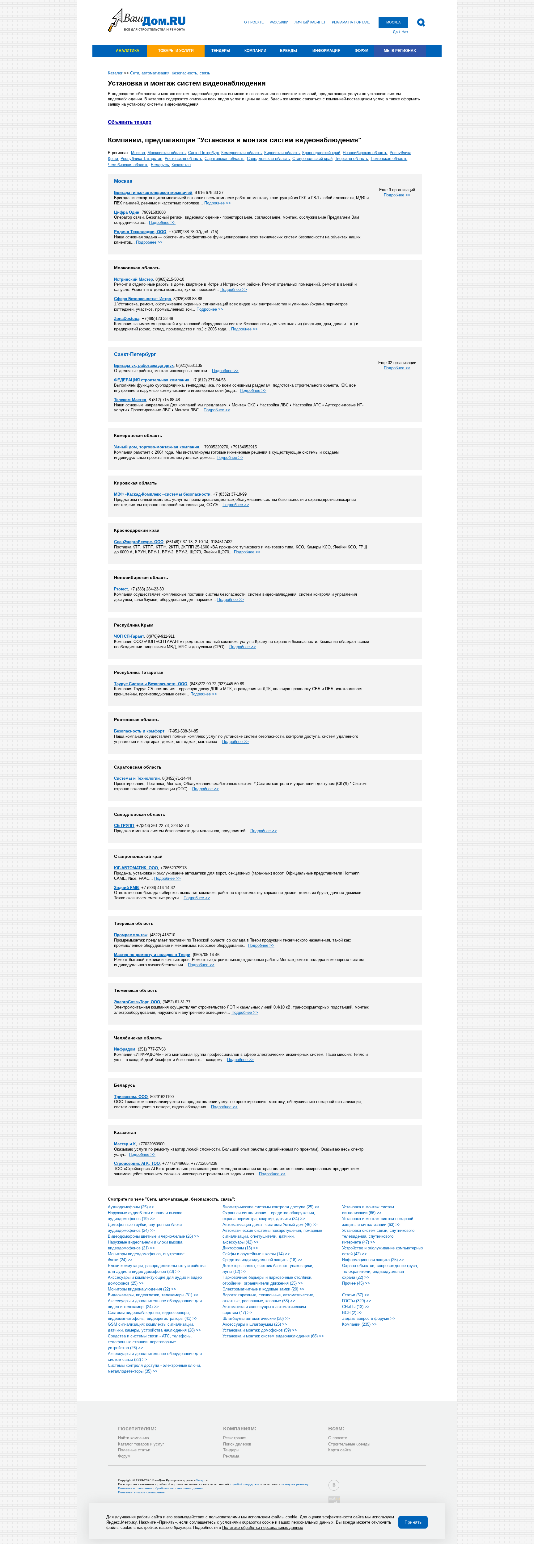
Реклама (231, 1456)
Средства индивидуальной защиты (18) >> (262, 1259)
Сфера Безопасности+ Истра (142, 298)
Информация (326, 50)
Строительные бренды (349, 1444)
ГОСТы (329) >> (356, 1301)
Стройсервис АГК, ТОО (137, 1163)
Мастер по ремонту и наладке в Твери (152, 954)
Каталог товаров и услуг (141, 1444)
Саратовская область (224, 158)
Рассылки (279, 22)
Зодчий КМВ (126, 887)
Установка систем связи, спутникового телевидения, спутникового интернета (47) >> (378, 1236)
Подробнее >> (397, 195)
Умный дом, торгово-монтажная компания (156, 447)
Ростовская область (183, 158)
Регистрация (234, 1438)
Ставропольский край (312, 158)
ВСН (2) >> (352, 1312)
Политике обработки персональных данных (262, 1527)
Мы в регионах (400, 50)
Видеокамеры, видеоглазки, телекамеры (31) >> (153, 1295)
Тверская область (351, 158)
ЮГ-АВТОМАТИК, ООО (136, 868)
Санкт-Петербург (203, 152)
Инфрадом (124, 1049)
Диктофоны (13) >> (240, 1248)
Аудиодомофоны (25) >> (131, 1207)
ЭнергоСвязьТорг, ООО (137, 1002)
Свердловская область (268, 158)
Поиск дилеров (237, 1444)
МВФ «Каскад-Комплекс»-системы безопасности (162, 494)
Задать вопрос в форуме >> (368, 1318)
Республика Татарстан (141, 158)
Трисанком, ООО (131, 1096)
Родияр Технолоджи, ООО (140, 231)
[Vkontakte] (333, 1485)
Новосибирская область (365, 152)
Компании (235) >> (359, 1324)
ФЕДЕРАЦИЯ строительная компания (151, 380)
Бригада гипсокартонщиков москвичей (153, 192)
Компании (255, 50)
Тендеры (220, 50)
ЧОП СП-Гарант (129, 636)
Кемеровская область (241, 152)
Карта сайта (339, 1450)
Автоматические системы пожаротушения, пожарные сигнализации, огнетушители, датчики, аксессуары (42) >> (272, 1236)
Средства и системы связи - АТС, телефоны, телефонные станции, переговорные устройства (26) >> (150, 1342)
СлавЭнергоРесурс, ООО (138, 541)
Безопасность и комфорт (139, 731)
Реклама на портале (351, 22)
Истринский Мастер (133, 279)
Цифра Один (126, 212)
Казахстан (181, 164)
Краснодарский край (321, 152)
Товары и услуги (176, 50)
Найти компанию (133, 1438)
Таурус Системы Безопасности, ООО (150, 684)
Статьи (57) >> (355, 1295)
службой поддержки (245, 1484)
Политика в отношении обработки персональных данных (161, 1488)
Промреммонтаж (130, 935)
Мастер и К (125, 1144)
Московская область (166, 152)
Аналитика (127, 50)
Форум (361, 50)
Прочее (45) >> (356, 1283)
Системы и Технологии (137, 778)
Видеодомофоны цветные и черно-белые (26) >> (153, 1236)
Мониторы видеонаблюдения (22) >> (142, 1289)
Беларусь (160, 164)
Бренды (288, 50)
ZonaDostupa (126, 318)
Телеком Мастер (130, 399)
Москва (138, 152)
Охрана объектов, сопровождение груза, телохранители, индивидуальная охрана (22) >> (380, 1271)
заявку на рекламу (294, 1484)
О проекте (254, 22)
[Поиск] (421, 22)
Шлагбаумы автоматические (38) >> (256, 1318)
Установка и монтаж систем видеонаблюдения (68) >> (273, 1336)
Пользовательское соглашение (141, 1492)
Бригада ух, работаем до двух (144, 365)
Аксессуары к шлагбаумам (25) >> (254, 1324)
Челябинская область (128, 164)
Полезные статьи (134, 1450)
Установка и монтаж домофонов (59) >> (259, 1330)
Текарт (201, 1480)
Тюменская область (389, 158)
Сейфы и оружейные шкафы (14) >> (256, 1254)
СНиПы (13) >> (356, 1306)
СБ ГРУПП (124, 825)
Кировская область (282, 152)
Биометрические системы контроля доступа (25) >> (271, 1207)
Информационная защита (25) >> (373, 1259)
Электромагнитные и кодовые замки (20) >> (263, 1289)
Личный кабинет (310, 22)
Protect (121, 589)
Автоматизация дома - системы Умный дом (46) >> (270, 1224)
